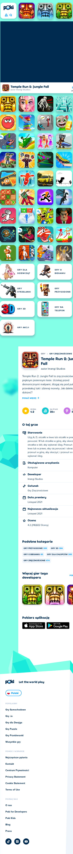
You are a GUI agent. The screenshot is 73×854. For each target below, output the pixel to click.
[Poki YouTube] (26, 841)
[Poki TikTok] (8, 841)
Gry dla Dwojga (13, 722)
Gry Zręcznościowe (60, 354)
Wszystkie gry (13, 742)
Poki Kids (10, 818)
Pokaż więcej (29, 398)
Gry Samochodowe (15, 710)
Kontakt (9, 764)
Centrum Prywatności (17, 770)
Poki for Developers (16, 812)
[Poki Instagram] (17, 841)
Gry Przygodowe (35, 548)
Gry (43, 354)
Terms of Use (12, 790)
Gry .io (9, 716)
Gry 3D (57, 548)
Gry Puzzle (11, 729)
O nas (8, 805)
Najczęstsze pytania (16, 757)
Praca (8, 831)
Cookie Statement (15, 783)
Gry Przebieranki (14, 735)
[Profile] (6, 15)
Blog (7, 824)
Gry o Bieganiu (33, 555)
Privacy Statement (15, 777)
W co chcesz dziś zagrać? (10, 15)
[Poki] (8, 7)
